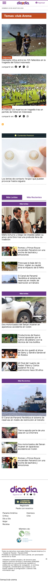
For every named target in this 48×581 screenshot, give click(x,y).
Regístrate (24, 505)
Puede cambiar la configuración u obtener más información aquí (19, 569)
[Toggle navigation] (4, 2)
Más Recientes (34, 197)
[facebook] (24, 494)
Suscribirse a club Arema (3, 124)
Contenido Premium (25, 135)
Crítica (5, 516)
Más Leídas (12, 197)
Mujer (5, 521)
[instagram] (34, 494)
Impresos (31, 513)
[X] (27, 494)
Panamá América (10, 513)
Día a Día (7, 518)
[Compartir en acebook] (16, 67)
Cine (29, 516)
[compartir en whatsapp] (27, 67)
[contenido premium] (24, 501)
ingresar (41, 3)
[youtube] (31, 494)
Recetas (6, 524)
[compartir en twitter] (20, 67)
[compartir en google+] (24, 67)
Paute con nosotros (24, 508)
